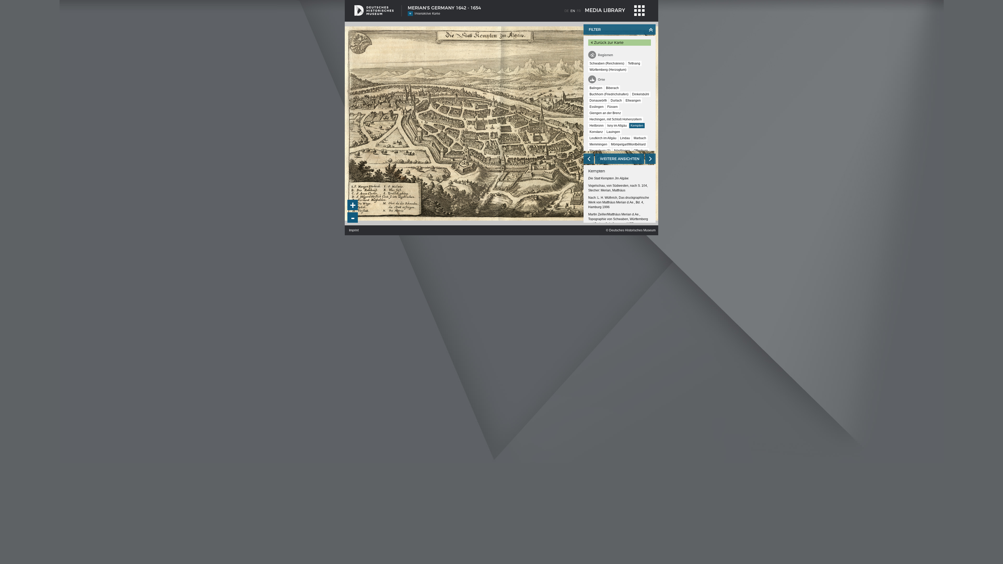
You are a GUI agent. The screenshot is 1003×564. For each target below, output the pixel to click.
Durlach (616, 100)
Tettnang (634, 63)
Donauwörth (598, 100)
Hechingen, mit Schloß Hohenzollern (616, 119)
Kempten (637, 125)
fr (579, 11)
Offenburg (641, 150)
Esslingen (597, 107)
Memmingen (598, 144)
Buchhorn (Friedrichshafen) (609, 94)
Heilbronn (597, 125)
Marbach (640, 138)
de (566, 11)
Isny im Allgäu (617, 125)
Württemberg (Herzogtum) (608, 70)
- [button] (353, 218)
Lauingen (613, 132)
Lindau (625, 138)
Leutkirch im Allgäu (603, 138)
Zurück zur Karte (608, 42)
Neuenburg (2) (600, 150)
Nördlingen (622, 150)
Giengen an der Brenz (605, 113)
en (572, 11)
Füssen (612, 107)
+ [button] (353, 205)
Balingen (596, 88)
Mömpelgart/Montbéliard (628, 144)
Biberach (612, 88)
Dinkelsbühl (640, 94)
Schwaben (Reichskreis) (607, 63)
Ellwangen (633, 100)
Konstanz (596, 132)
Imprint (354, 230)
